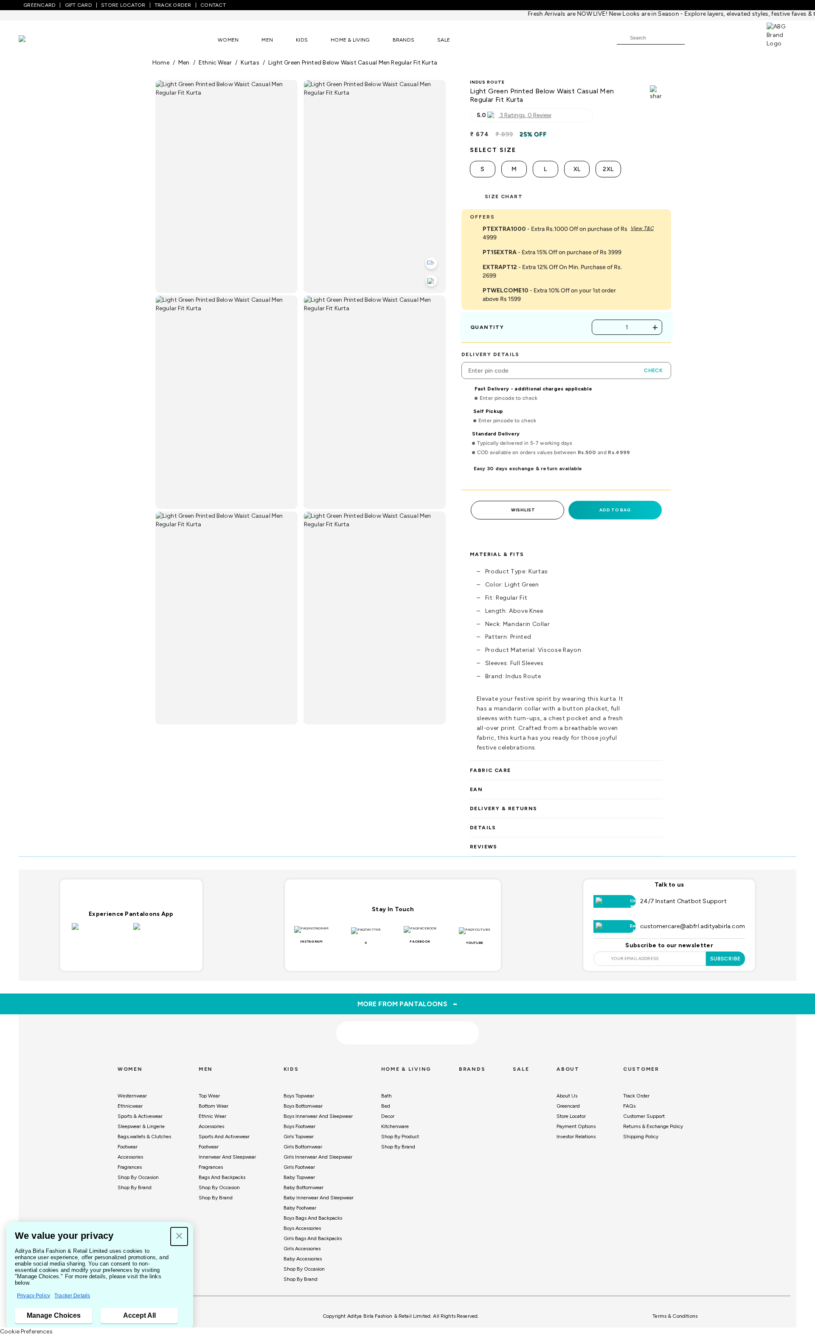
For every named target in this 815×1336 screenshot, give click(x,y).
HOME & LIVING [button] (350, 40)
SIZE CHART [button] (504, 196)
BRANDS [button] (404, 40)
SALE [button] (443, 40)
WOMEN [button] (228, 40)
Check (653, 370)
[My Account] (719, 37)
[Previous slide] (152, 969)
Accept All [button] (139, 1315)
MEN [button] (267, 40)
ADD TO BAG (614, 510)
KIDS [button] (302, 40)
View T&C (642, 228)
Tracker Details (72, 1296)
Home (160, 62)
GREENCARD (39, 5)
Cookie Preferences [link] (26, 1331)
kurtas (250, 62)
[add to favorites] (258, 1054)
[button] (179, 1236)
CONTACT (213, 5)
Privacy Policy (33, 1296)
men (184, 62)
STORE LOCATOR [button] (123, 5)
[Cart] (742, 37)
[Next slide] (663, 969)
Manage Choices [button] (54, 1315)
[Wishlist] (695, 38)
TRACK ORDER (173, 5)
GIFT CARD (78, 5)
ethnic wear (215, 62)
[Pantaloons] (35, 39)
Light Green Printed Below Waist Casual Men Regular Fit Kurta (352, 62)
